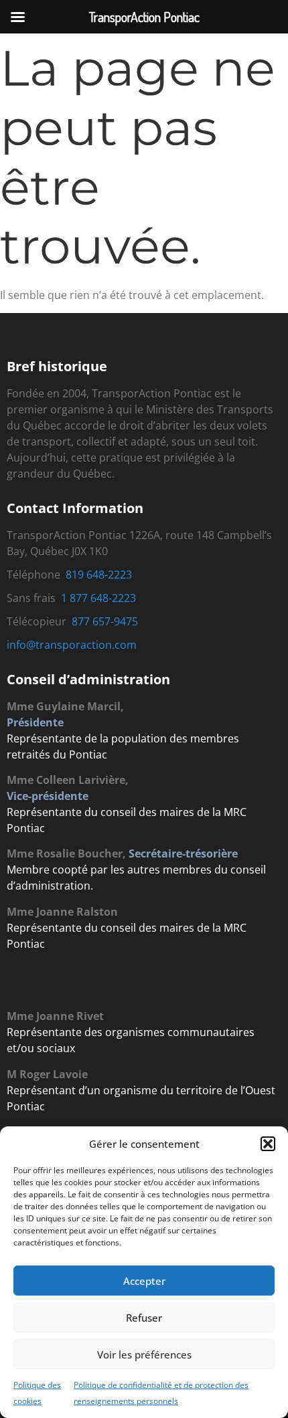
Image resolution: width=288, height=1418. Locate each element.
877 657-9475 (105, 621)
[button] (268, 1143)
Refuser (144, 1317)
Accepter (144, 1281)
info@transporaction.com (72, 644)
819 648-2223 (99, 574)
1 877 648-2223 (98, 598)
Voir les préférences (144, 1354)
